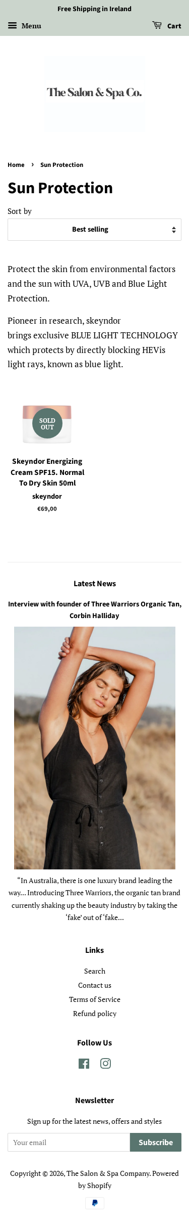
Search (94, 971)
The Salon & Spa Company (108, 1173)
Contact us (94, 985)
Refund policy (94, 1013)
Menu (30, 25)
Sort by (20, 211)
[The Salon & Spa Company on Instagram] (105, 1065)
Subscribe (156, 1142)
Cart (173, 26)
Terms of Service (94, 999)
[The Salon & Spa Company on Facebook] (84, 1065)
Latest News (95, 583)
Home (16, 164)
